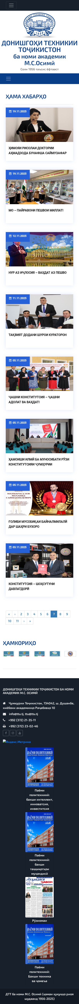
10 (9, 621)
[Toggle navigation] (11, 5)
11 (17, 621)
